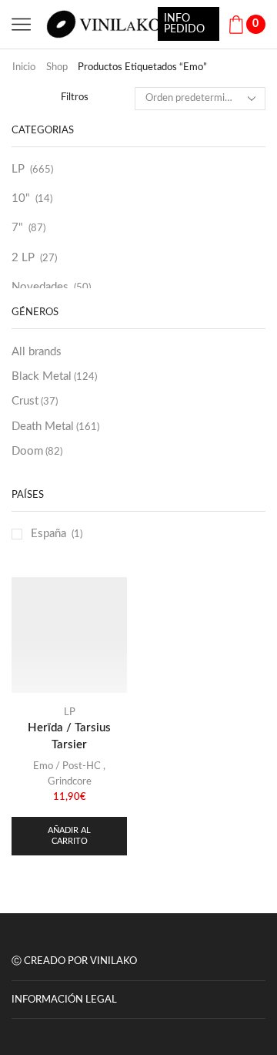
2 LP (23, 258)
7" (17, 228)
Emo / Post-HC (67, 766)
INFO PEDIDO (184, 24)
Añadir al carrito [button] (69, 835)
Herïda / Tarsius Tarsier (69, 736)
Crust (35, 401)
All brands (37, 352)
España (48, 533)
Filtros (74, 97)
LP (18, 169)
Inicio (23, 67)
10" (21, 198)
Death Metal (55, 426)
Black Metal (54, 376)
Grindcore (70, 782)
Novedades (40, 287)
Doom (37, 451)
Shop (57, 67)
